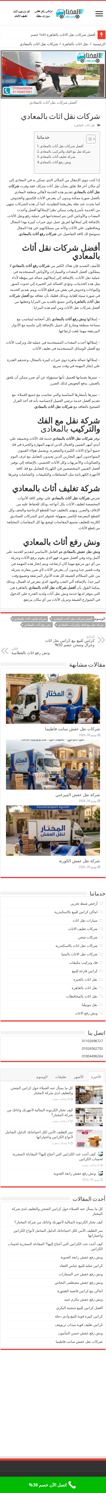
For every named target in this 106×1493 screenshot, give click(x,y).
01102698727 (92, 1041)
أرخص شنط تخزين (84, 903)
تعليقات (60, 1077)
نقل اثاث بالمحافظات (82, 996)
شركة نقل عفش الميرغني (77, 794)
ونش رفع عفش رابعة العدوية (74, 1173)
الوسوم (42, 1077)
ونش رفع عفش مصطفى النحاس (79, 1282)
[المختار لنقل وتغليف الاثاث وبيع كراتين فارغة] (53, 12)
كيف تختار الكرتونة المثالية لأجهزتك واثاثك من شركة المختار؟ (58, 1222)
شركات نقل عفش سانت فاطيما (72, 729)
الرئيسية (99, 44)
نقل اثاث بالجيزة (85, 979)
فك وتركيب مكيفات (83, 963)
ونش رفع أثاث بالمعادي (55, 162)
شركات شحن (88, 937)
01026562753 (92, 1048)
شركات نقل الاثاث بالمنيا (79, 954)
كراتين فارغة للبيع (85, 971)
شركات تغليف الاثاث (83, 929)
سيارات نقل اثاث (85, 920)
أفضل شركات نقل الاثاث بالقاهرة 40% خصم (63, 35)
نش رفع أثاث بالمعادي (37, 625)
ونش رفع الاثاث (86, 1013)
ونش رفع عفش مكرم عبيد (83, 1299)
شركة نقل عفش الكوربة (79, 860)
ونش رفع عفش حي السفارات (81, 1274)
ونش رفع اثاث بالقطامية (30, 651)
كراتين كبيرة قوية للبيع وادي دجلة (79, 1316)
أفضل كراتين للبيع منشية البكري (79, 1308)
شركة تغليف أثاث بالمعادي (57, 157)
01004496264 (92, 1056)
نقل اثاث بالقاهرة (75, 44)
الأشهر (78, 1077)
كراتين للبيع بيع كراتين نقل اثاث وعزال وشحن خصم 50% (70, 641)
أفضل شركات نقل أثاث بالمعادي (61, 146)
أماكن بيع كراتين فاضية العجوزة (80, 1291)
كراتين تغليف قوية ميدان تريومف (79, 1325)
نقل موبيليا (90, 1005)
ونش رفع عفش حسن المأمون (80, 1333)
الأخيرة (96, 1077)
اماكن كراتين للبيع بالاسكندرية (76, 912)
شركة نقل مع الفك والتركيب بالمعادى (65, 151)
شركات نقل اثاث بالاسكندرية (76, 946)
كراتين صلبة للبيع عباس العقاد (81, 1266)
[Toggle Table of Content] (88, 139)
